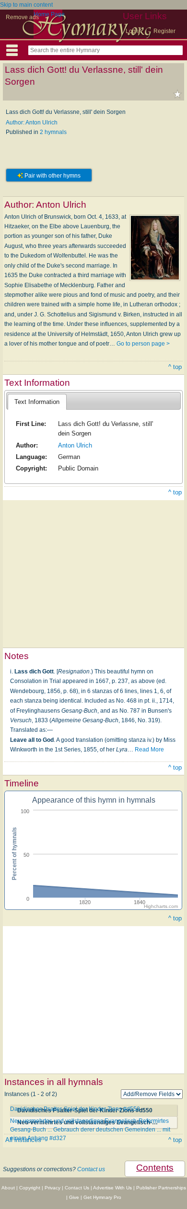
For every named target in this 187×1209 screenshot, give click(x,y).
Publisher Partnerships (161, 1187)
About (8, 1187)
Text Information (36, 401)
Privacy (52, 1187)
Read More (149, 749)
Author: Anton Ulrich (32, 122)
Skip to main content (26, 4)
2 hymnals (53, 132)
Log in (134, 31)
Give (74, 1197)
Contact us (91, 1169)
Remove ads (22, 17)
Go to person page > (143, 343)
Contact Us (77, 1187)
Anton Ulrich (75, 445)
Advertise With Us (112, 1187)
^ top (175, 366)
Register (164, 31)
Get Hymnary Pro (102, 1197)
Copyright (29, 1187)
